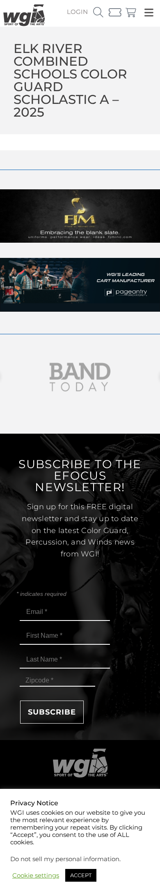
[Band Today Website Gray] (80, 377)
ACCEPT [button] (80, 875)
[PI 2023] (80, 309)
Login (77, 12)
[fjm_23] (80, 240)
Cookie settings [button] (35, 875)
